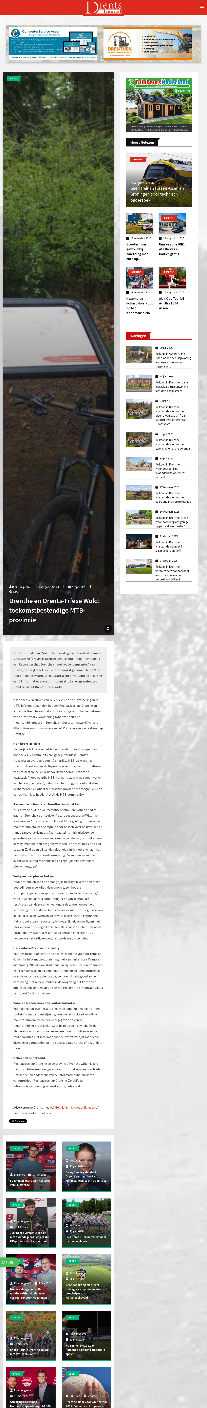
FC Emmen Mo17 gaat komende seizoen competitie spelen (85, 1350)
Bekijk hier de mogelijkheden (75, 1107)
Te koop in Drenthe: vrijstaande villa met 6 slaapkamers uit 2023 (168, 546)
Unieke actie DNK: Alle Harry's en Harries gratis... (172, 249)
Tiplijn (10, 1262)
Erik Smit (19, 1174)
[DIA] (53, 43)
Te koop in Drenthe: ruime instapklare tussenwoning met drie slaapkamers (171, 386)
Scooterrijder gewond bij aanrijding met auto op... (137, 251)
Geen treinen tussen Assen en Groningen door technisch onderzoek (157, 194)
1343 (15, 592)
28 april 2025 (78, 587)
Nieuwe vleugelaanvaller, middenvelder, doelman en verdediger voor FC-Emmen (28, 1293)
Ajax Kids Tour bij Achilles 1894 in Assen (171, 303)
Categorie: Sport (49, 587)
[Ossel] (159, 105)
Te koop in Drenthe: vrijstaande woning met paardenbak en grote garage (173, 497)
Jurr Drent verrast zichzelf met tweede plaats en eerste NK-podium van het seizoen (29, 1237)
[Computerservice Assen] (148, 43)
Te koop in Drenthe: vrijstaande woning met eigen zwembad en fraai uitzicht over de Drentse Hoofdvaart (170, 415)
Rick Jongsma (21, 587)
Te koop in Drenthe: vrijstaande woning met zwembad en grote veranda (172, 444)
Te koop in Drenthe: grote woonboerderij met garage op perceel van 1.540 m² (172, 522)
